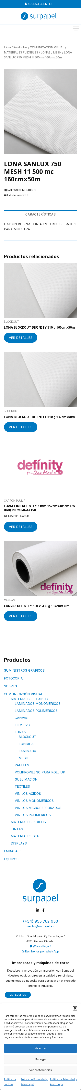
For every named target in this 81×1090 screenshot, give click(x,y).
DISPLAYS (19, 843)
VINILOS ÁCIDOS (28, 794)
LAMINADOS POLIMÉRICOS (36, 711)
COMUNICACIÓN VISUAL (23, 694)
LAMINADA (27, 751)
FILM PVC (22, 725)
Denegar (40, 1059)
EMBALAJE (12, 851)
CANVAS (21, 718)
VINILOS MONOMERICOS (34, 801)
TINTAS (17, 829)
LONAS (20, 732)
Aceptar (40, 1048)
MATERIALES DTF (25, 836)
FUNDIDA (26, 744)
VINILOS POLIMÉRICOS (33, 815)
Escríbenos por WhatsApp (41, 951)
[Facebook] (43, 910)
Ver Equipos (18, 994)
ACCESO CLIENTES (39, 4)
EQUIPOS (11, 859)
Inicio (7, 47)
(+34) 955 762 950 (40, 921)
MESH (23, 758)
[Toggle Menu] (76, 28)
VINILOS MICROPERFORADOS (38, 808)
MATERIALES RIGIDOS (28, 822)
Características (40, 214)
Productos (20, 47)
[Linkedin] (37, 910)
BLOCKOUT (27, 737)
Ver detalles (20, 338)
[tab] (40, 214)
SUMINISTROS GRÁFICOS (24, 670)
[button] (75, 1008)
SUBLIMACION (26, 779)
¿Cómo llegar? (41, 946)
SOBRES (10, 686)
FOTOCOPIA (13, 678)
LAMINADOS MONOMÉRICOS (38, 704)
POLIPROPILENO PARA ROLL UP (40, 772)
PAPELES (22, 765)
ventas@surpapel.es (40, 926)
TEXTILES (22, 786)
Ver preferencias (40, 1070)
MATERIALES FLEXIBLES (30, 699)
